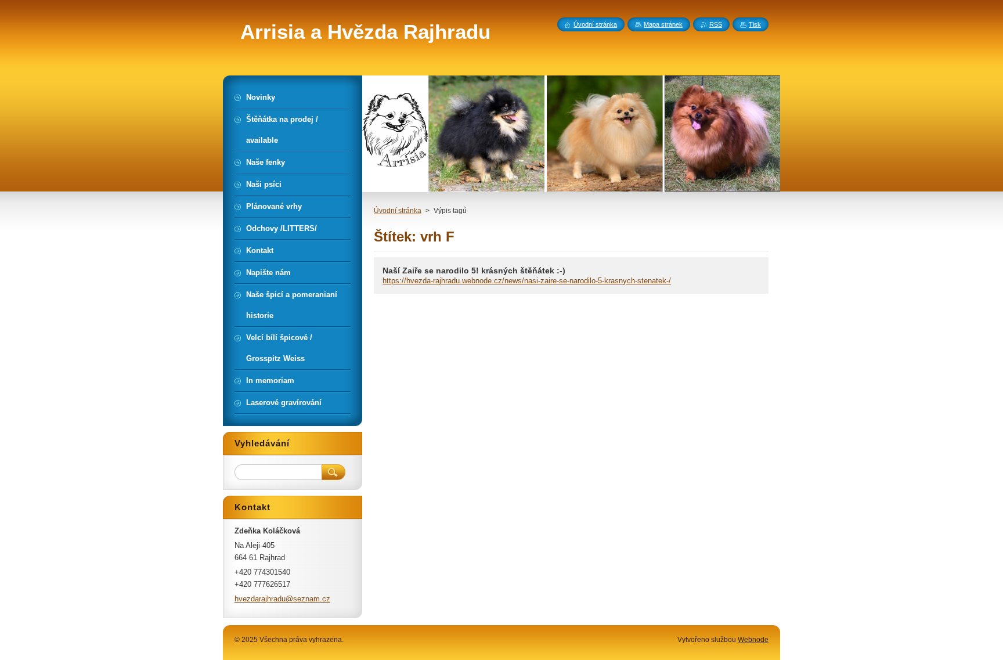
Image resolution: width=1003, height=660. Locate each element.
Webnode (753, 639)
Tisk (755, 24)
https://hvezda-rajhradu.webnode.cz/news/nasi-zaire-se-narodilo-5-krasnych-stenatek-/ (527, 280)
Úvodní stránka (397, 210)
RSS (715, 24)
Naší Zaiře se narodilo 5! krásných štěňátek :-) (474, 270)
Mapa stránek (663, 24)
